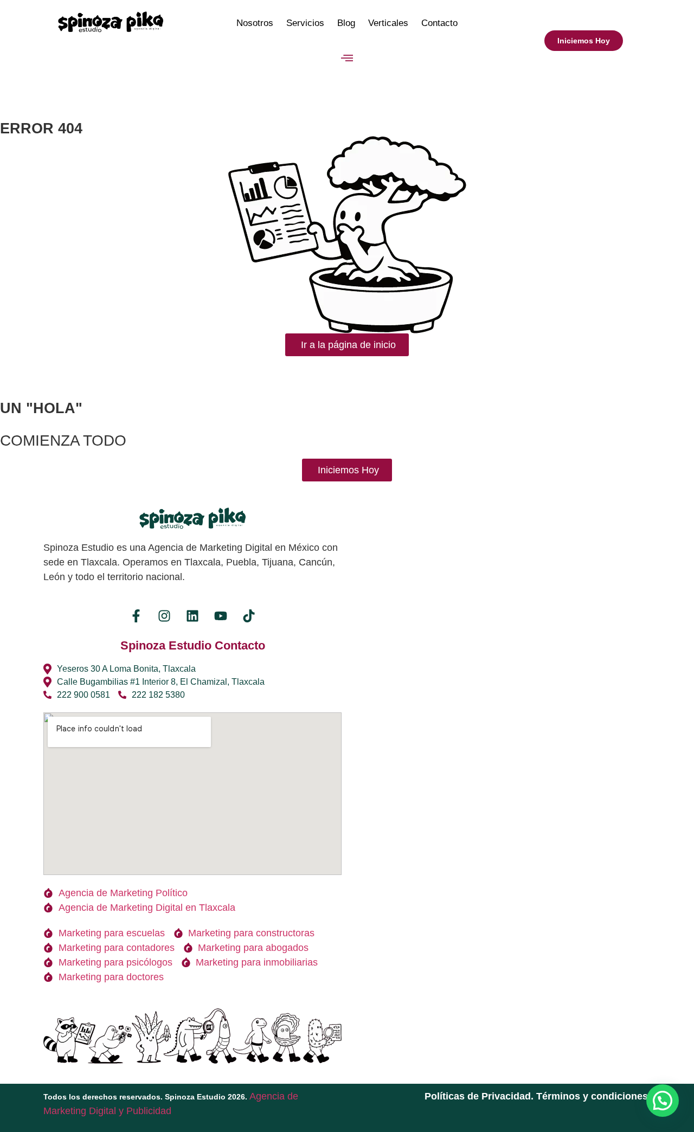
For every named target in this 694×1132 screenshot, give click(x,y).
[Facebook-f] (136, 616)
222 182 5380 (158, 694)
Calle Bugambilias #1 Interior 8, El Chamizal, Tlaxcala (161, 681)
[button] (347, 58)
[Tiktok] (249, 616)
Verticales (388, 23)
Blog (346, 23)
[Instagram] (164, 616)
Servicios (305, 23)
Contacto (439, 23)
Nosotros (254, 23)
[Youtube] (221, 616)
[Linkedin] (192, 616)
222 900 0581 (83, 694)
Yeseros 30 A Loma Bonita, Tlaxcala (126, 668)
